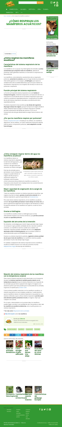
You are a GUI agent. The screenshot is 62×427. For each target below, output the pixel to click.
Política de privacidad (53, 422)
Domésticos (13, 9)
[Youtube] (42, 410)
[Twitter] (45, 410)
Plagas (45, 9)
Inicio (5, 16)
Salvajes (23, 9)
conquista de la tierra (14, 121)
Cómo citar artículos (28, 416)
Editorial (22, 318)
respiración (29, 329)
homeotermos (34, 197)
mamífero (21, 329)
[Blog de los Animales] (50, 410)
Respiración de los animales (21, 311)
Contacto (28, 409)
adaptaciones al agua (10, 246)
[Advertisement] (24, 40)
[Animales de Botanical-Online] (10, 4)
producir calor (23, 287)
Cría (39, 9)
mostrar (13, 53)
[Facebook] (39, 410)
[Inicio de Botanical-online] (6, 9)
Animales (9, 16)
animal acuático (12, 329)
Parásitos (9, 12)
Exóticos (32, 9)
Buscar (40, 2)
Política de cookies (53, 424)
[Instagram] (47, 410)
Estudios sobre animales (18, 411)
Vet (17, 12)
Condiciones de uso (42, 422)
